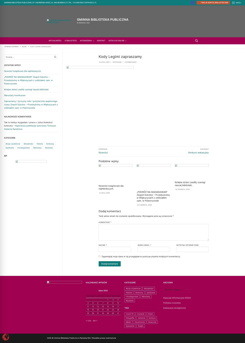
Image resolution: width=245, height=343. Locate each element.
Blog (24, 46)
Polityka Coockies (172, 303)
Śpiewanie (130, 326)
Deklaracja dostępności (174, 308)
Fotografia (130, 318)
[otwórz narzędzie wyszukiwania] (196, 40)
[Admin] (129, 338)
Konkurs (152, 318)
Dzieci (150, 314)
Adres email (144, 245)
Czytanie (140, 314)
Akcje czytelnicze (12, 144)
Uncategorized (23, 148)
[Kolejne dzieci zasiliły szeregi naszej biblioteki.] (192, 172)
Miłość (128, 322)
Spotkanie (117, 62)
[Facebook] (193, 3)
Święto (140, 326)
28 (103, 313)
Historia (40, 144)
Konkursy (50, 144)
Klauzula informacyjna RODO (177, 298)
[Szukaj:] (31, 57)
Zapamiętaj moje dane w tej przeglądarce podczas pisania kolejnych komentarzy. (141, 256)
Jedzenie (141, 318)
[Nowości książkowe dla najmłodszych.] (116, 173)
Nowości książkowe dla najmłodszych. (111, 187)
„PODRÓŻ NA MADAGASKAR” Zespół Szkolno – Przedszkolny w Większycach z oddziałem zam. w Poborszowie (153, 196)
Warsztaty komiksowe (14, 95)
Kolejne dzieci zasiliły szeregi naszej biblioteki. (190, 184)
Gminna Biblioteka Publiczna (102, 19)
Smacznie (152, 322)
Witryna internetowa (187, 245)
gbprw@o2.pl (90, 3)
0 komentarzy (130, 62)
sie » (95, 320)
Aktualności (28, 144)
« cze (88, 320)
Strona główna (11, 46)
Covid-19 (129, 314)
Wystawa (49, 148)
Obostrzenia (139, 322)
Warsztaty (37, 148)
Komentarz (105, 222)
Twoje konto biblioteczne (214, 3)
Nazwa (103, 245)
